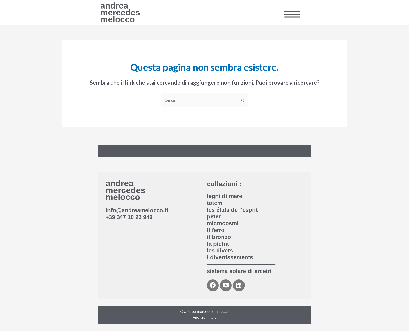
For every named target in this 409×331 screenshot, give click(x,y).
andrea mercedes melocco (120, 12)
